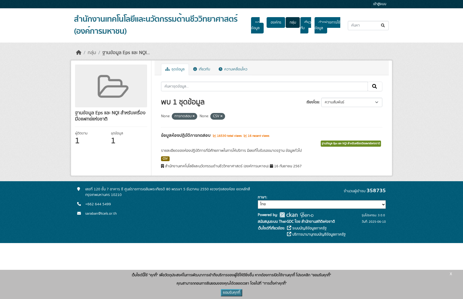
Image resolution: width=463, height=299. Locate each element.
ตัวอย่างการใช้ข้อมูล (327, 25)
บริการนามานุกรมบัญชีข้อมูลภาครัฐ (318, 234)
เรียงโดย (313, 102)
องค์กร (276, 22)
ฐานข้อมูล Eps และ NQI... (126, 52)
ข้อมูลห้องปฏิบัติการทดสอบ (186, 135)
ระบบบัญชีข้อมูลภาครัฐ (309, 228)
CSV (165, 159)
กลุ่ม (293, 22)
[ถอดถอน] (194, 116)
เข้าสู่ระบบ (379, 4)
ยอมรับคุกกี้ (231, 292)
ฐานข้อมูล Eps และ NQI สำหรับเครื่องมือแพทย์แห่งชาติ (351, 143)
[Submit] (383, 25)
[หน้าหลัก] (78, 52)
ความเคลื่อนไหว (235, 69)
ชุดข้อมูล (255, 25)
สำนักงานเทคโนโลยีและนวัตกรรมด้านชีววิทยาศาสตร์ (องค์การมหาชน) (155, 25)
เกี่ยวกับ (305, 25)
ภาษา (262, 197)
